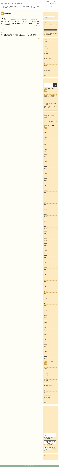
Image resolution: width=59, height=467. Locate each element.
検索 (44, 81)
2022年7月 (45, 202)
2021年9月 (45, 216)
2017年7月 (45, 300)
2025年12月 (45, 142)
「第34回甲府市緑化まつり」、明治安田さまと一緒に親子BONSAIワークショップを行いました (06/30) (50, 30)
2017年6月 (45, 303)
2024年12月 (45, 154)
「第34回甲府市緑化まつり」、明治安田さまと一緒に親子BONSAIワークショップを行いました (50, 100)
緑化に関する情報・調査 (47, 395)
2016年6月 (45, 329)
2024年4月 (45, 173)
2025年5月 (45, 149)
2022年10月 (45, 199)
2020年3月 (45, 250)
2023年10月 (45, 180)
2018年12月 (45, 274)
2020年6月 (45, 243)
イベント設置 (46, 48)
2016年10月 (45, 320)
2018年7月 (45, 279)
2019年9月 (45, 264)
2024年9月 (45, 161)
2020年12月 (45, 233)
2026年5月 (45, 137)
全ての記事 (45, 75)
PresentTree (45, 41)
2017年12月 (45, 288)
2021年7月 (45, 221)
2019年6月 (45, 267)
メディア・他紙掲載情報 (47, 383)
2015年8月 (45, 353)
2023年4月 (45, 190)
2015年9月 (45, 351)
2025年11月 (45, 144)
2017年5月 (45, 305)
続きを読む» (38, 25)
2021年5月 (45, 226)
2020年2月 (45, 252)
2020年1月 (45, 255)
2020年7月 (45, 240)
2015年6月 (45, 358)
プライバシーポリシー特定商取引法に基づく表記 (53, 1)
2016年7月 (45, 327)
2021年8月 (45, 219)
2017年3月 (45, 310)
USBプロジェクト (46, 46)
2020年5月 (45, 245)
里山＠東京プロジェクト (47, 70)
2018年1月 (45, 286)
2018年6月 (45, 281)
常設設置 (45, 60)
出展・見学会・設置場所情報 (48, 58)
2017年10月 (45, 293)
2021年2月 (45, 228)
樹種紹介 (45, 65)
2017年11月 (45, 291)
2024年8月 (45, 163)
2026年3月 (45, 139)
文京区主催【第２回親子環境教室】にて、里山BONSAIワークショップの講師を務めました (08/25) (50, 25)
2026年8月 (45, 132)
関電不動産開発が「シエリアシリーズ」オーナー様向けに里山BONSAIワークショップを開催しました (50, 111)
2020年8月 (45, 238)
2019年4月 (45, 269)
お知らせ (45, 51)
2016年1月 (45, 341)
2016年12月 (45, 315)
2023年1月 (45, 192)
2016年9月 (45, 322)
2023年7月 (45, 185)
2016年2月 (45, 339)
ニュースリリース (46, 53)
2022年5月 (45, 204)
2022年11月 (45, 197)
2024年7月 (45, 166)
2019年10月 (45, 262)
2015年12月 (45, 344)
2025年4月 (45, 151)
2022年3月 (45, 209)
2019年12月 (45, 257)
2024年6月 (45, 168)
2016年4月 (45, 334)
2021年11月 (45, 214)
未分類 (45, 63)
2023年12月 (45, 175)
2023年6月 (45, 187)
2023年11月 (45, 178)
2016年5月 (45, 332)
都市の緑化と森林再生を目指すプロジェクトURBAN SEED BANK (50, 438)
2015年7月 (45, 356)
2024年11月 (45, 156)
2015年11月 (45, 346)
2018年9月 (45, 276)
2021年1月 (45, 231)
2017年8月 (45, 298)
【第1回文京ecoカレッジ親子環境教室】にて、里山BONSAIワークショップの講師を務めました (20, 19)
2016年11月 (45, 317)
